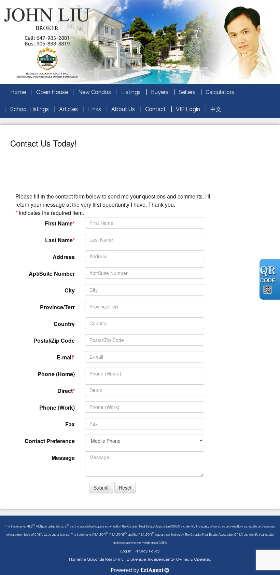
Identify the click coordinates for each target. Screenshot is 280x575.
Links (94, 109)
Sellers (187, 92)
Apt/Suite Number (52, 273)
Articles (68, 109)
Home (18, 92)
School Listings (29, 109)
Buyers (159, 92)
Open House (52, 92)
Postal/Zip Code (54, 340)
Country (64, 324)
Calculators (220, 92)
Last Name (59, 240)
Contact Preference (50, 441)
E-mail (65, 357)
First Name (59, 223)
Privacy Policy (147, 551)
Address (64, 257)
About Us (123, 109)
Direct (65, 391)
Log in (125, 551)
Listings (131, 92)
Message (63, 458)
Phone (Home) (56, 374)
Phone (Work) (57, 407)
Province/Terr (57, 307)
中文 (215, 109)
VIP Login (188, 109)
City (70, 290)
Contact (155, 109)
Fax (70, 424)
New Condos (94, 92)
